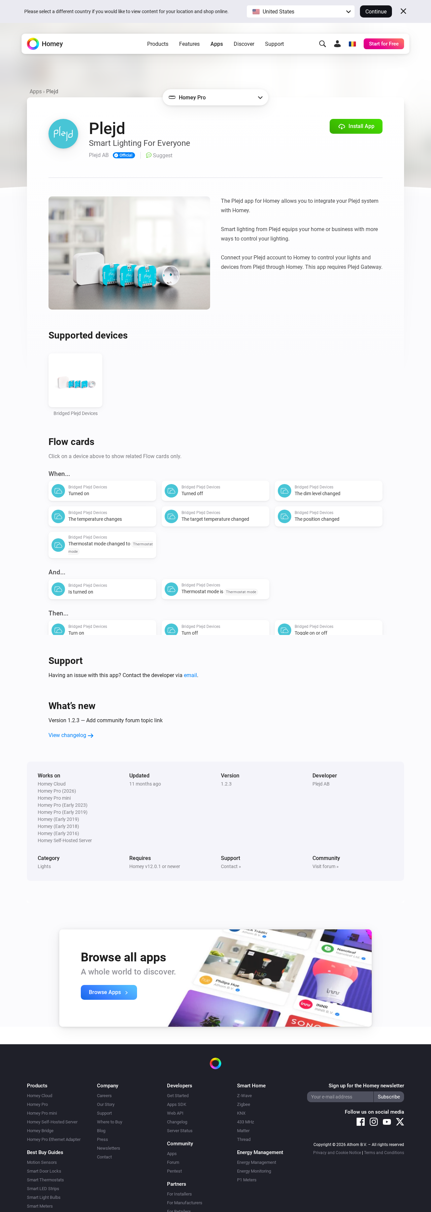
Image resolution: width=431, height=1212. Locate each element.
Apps (216, 44)
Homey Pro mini (42, 1113)
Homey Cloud (39, 1095)
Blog (101, 1130)
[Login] (337, 44)
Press (102, 1139)
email (190, 675)
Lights (44, 866)
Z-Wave (244, 1095)
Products (157, 44)
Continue (376, 11)
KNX (241, 1113)
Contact (104, 1156)
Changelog (177, 1121)
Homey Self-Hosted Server (52, 1121)
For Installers (179, 1194)
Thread (244, 1139)
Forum (173, 1162)
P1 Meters (247, 1179)
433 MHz (245, 1121)
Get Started (178, 1095)
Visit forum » (325, 866)
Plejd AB (321, 784)
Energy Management (256, 1162)
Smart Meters (40, 1206)
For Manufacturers (184, 1202)
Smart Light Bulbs (44, 1197)
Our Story (105, 1104)
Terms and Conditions (384, 1152)
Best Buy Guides (45, 1152)
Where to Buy (109, 1121)
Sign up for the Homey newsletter (366, 1086)
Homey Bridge (40, 1130)
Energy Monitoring (254, 1171)
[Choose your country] (352, 44)
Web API (175, 1113)
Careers (104, 1095)
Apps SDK (176, 1104)
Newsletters (108, 1148)
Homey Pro (37, 1104)
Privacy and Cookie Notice (337, 1152)
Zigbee (243, 1104)
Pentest (174, 1171)
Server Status (180, 1130)
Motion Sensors (42, 1162)
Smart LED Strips (43, 1188)
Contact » (231, 866)
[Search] (323, 44)
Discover (244, 44)
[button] (301, 11)
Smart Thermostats (45, 1179)
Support (274, 44)
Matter (243, 1130)
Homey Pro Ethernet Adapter (53, 1139)
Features (189, 44)
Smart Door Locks (44, 1171)
